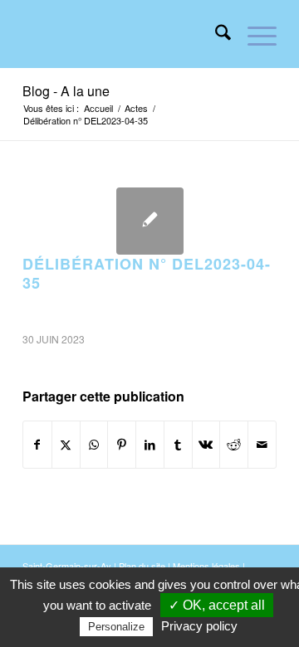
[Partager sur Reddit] (234, 444)
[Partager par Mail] (262, 444)
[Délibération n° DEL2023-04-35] (150, 221)
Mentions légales (206, 565)
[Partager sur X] (66, 444)
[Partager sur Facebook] (37, 444)
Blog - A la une (66, 90)
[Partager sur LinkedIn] (150, 444)
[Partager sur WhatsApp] (94, 444)
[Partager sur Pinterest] (121, 444)
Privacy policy (199, 626)
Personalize (116, 626)
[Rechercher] (215, 34)
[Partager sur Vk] (206, 444)
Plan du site (142, 565)
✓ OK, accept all (217, 605)
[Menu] (254, 34)
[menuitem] (215, 34)
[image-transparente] (124, 34)
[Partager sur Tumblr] (178, 444)
